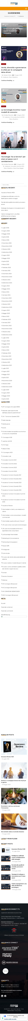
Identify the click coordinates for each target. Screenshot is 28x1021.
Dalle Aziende (6, 420)
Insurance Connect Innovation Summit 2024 (13, 495)
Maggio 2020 (6, 396)
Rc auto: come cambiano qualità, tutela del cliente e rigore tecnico (14, 568)
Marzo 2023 (5, 316)
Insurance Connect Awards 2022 (11, 479)
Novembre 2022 (7, 328)
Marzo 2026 (5, 240)
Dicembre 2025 (7, 243)
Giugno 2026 (6, 231)
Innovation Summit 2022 (9, 463)
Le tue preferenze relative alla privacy (15, 1016)
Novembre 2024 (7, 276)
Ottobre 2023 (6, 304)
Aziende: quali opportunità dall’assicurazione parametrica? (11, 411)
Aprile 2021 (5, 377)
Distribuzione (6, 424)
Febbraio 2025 (6, 267)
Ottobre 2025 (6, 249)
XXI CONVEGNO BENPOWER (11, 591)
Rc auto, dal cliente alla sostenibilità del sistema (13, 558)
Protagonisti (5, 549)
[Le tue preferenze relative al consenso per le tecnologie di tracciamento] (2, 1018)
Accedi (3, 603)
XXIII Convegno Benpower (10, 595)
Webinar (4, 580)
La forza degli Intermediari (10, 534)
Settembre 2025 (7, 252)
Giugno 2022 (6, 341)
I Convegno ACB (7, 437)
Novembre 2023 (7, 301)
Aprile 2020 (5, 399)
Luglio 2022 (5, 338)
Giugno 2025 (6, 255)
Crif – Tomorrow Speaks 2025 (10, 416)
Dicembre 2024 (7, 273)
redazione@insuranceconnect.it (12, 986)
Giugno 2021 (5, 371)
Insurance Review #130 (8, 192)
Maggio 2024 (6, 289)
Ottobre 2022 (6, 331)
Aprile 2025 (5, 261)
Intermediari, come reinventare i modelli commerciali (14, 516)
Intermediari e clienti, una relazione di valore (13, 510)
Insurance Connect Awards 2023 (11, 482)
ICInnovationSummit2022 (17, 117)
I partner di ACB (7, 441)
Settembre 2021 (7, 365)
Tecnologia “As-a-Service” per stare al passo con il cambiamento (13, 159)
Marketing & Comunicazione (10, 538)
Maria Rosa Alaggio (18, 168)
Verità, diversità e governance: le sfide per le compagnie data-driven (13, 70)
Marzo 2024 (5, 292)
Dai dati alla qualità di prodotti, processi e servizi (18, 866)
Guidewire (5, 77)
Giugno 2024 (6, 286)
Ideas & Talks (6, 448)
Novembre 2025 (7, 246)
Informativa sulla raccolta (9, 1019)
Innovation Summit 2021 (17, 166)
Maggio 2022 (6, 344)
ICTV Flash (5, 445)
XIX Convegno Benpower (9, 584)
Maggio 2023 (6, 313)
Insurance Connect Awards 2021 (11, 475)
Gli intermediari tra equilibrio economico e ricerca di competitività (14, 432)
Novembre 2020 (7, 380)
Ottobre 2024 (6, 279)
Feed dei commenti (7, 611)
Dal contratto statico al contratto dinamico (12, 831)
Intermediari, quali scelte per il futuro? (13, 521)
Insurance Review (7, 505)
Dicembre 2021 (6, 356)
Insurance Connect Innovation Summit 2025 (13, 501)
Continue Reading (6, 80)
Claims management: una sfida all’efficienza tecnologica (19, 885)
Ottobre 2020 (6, 383)
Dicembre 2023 (7, 298)
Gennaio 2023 (6, 322)
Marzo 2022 (5, 350)
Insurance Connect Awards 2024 (11, 486)
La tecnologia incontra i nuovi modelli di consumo (13, 31)
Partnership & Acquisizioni (9, 542)
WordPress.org (5, 614)
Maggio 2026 (6, 234)
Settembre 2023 (7, 307)
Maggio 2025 (6, 258)
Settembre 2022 (7, 334)
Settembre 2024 (7, 283)
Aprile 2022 (5, 347)
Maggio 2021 (6, 374)
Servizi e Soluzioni (7, 576)
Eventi (3, 64)
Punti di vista (6, 553)
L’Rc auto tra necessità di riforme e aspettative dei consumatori (12, 529)
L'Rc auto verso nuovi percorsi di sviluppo (14, 525)
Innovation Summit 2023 (9, 467)
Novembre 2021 (7, 359)
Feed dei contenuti (6, 607)
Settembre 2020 (7, 386)
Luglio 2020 (5, 389)
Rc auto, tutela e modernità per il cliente (14, 563)
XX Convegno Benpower (9, 587)
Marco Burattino (13, 77)
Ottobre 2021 (6, 362)
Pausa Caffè (5, 546)
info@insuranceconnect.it (7, 992)
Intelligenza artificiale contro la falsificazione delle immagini (18, 857)
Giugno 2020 (6, 393)
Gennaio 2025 (6, 270)
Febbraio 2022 (6, 353)
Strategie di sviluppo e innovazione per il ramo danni (18, 876)
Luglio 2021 (5, 368)
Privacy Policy (18, 1010)
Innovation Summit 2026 (9, 471)
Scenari (4, 572)
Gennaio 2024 (6, 295)
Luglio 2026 (5, 228)
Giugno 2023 (6, 310)
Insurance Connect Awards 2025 (11, 490)
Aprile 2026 (5, 237)
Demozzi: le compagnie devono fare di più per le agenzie (13, 781)
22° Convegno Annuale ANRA (11, 407)
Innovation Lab (6, 456)
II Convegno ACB (7, 452)
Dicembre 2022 (7, 325)
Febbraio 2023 (6, 319)
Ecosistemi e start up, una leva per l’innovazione (10, 807)
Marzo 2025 (5, 264)
